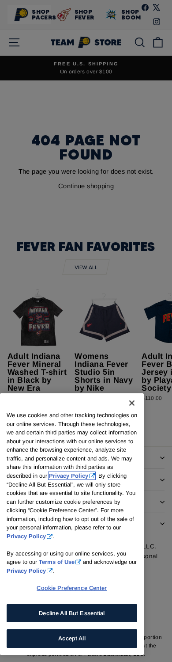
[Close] (132, 403)
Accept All (71, 638)
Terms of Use (57, 562)
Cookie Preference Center (72, 588)
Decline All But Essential (72, 613)
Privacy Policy (68, 475)
